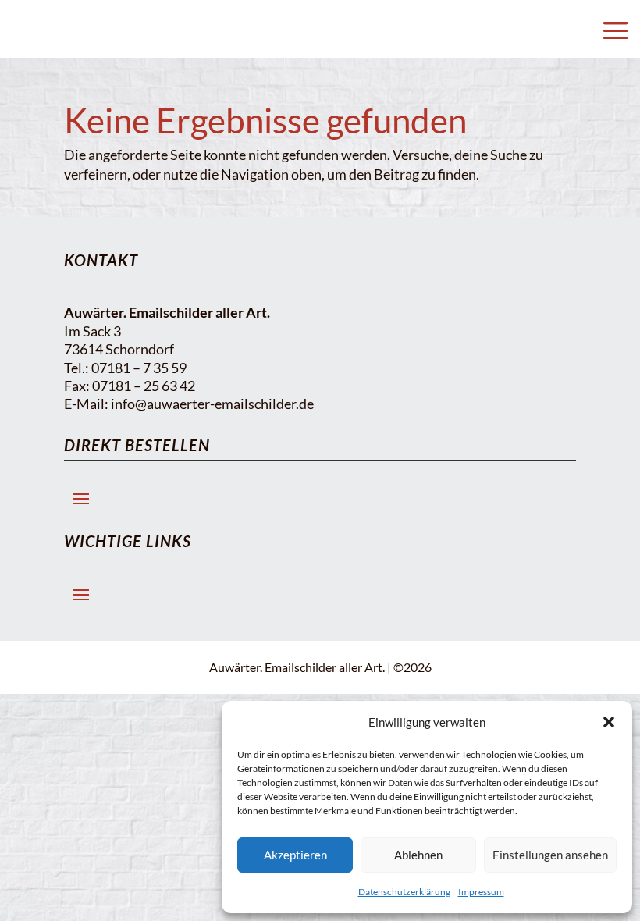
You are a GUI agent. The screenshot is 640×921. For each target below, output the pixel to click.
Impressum (481, 892)
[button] (609, 722)
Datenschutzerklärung (404, 892)
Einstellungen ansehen (550, 855)
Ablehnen (418, 855)
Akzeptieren (295, 855)
